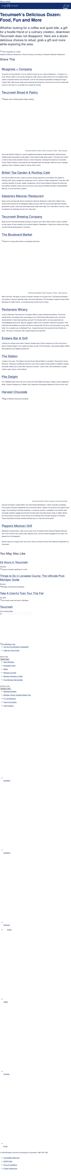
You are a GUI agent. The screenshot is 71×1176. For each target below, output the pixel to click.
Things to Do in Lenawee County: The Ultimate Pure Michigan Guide (32, 577)
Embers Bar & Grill (15, 338)
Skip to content (5, 1)
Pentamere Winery (15, 309)
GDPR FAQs (7, 1161)
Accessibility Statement (11, 1158)
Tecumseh (6, 607)
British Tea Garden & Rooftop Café (26, 172)
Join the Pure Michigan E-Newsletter (16, 647)
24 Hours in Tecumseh (14, 562)
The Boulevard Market (17, 234)
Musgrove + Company (17, 69)
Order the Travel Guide (11, 650)
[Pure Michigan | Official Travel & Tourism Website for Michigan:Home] (10, 6)
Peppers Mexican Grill (17, 525)
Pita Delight (10, 376)
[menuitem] (37, 1168)
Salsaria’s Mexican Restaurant (23, 196)
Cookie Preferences (10, 1168)
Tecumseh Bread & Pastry (20, 92)
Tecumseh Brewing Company (22, 216)
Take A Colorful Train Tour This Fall (21, 593)
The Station (10, 356)
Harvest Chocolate (14, 392)
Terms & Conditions (10, 1165)
